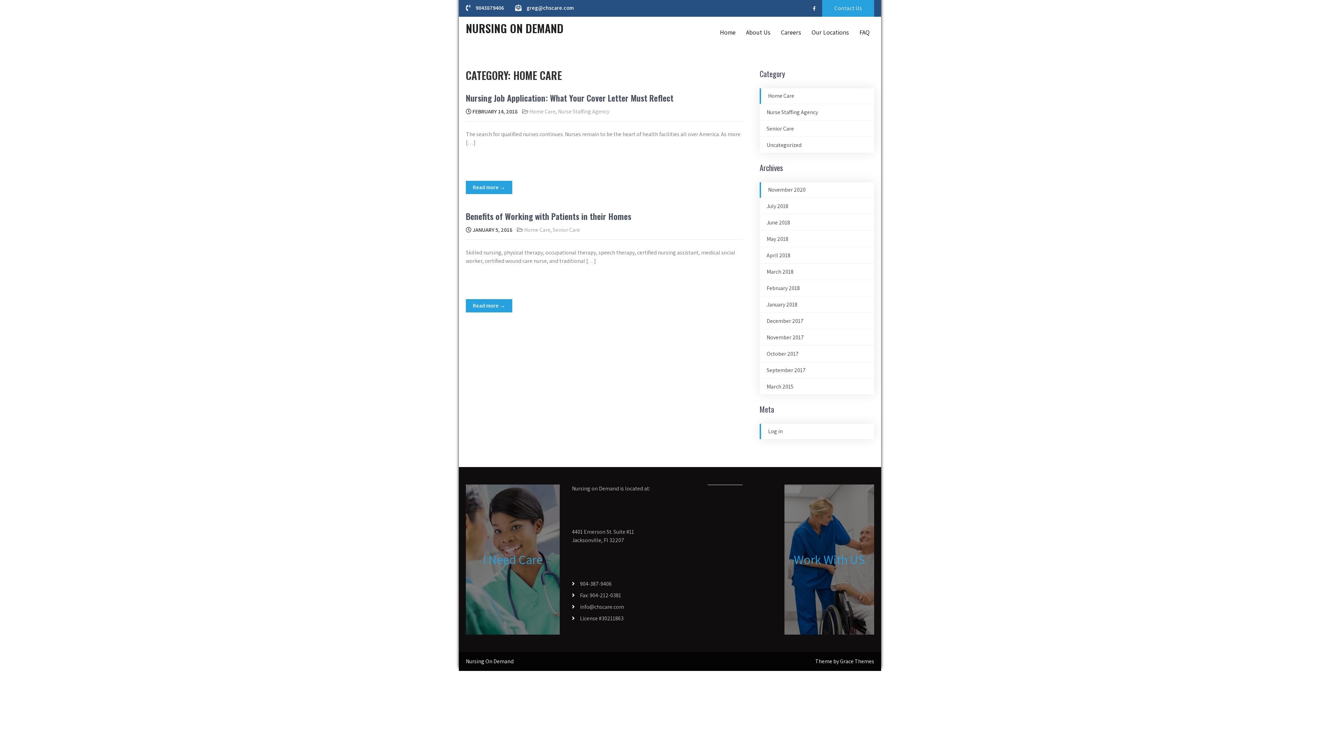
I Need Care (513, 559)
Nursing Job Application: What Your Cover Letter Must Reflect (569, 97)
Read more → (489, 187)
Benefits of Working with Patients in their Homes (548, 216)
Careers (791, 32)
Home (728, 32)
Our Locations (830, 32)
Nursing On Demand (515, 28)
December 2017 (785, 321)
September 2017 (786, 370)
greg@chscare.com (550, 8)
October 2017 (783, 353)
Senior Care (566, 230)
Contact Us (848, 8)
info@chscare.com (602, 607)
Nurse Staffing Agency (583, 111)
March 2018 (780, 271)
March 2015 (780, 386)
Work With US (829, 559)
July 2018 (777, 206)
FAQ (864, 32)
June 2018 (778, 222)
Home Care (542, 111)
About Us (758, 32)
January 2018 (782, 304)
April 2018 (778, 255)
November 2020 (787, 189)
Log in (775, 431)
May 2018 (777, 239)
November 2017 (785, 337)
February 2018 (783, 288)
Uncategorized (784, 145)
